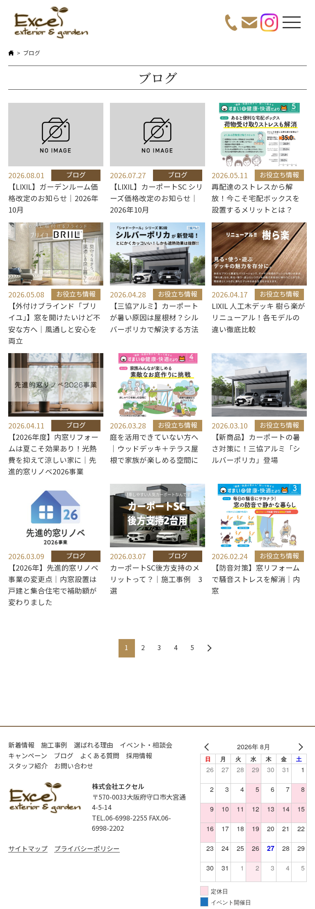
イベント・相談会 (146, 745)
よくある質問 (99, 755)
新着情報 (21, 745)
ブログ (63, 755)
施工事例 (54, 745)
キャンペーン (27, 755)
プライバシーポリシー (87, 848)
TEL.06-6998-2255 (119, 818)
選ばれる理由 (93, 745)
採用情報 (139, 755)
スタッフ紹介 (28, 766)
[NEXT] (299, 746)
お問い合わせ (74, 766)
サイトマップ (28, 848)
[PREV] (208, 746)
